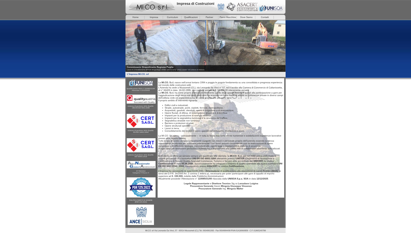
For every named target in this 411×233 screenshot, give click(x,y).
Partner (209, 17)
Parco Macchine (228, 17)
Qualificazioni (191, 17)
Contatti (265, 17)
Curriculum (172, 17)
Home (135, 17)
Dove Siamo (246, 17)
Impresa (154, 17)
